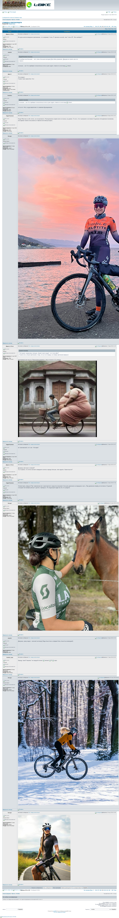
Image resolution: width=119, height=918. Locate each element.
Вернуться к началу (7, 49)
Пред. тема (107, 28)
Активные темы (18, 17)
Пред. (91, 26)
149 (112, 26)
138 (100, 26)
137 (98, 26)
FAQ (109, 12)
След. (115, 26)
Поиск (114, 12)
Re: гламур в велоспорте (34, 34)
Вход (5, 12)
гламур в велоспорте (12, 22)
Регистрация (13, 12)
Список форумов (7, 19)
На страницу (87, 26)
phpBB (54, 911)
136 (96, 26)
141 (107, 26)
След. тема (113, 28)
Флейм (18, 19)
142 (109, 26)
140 (105, 26)
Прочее (13, 19)
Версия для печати (7, 28)
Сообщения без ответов (8, 17)
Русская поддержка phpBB (59, 912)
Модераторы (12, 23)
